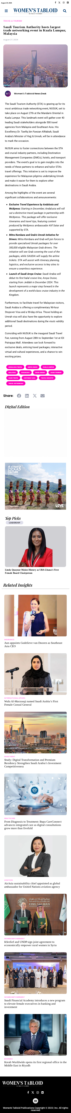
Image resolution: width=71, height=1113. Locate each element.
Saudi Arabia (40, 372)
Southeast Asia (29, 378)
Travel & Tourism (12, 20)
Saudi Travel (13, 378)
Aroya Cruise (32, 367)
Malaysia (12, 372)
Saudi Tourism (56, 372)
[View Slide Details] (35, 486)
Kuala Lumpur (48, 367)
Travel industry (47, 378)
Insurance (9, 639)
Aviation (8, 880)
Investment (9, 756)
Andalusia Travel (15, 367)
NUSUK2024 (25, 372)
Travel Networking (15, 383)
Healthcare (9, 818)
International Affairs (14, 698)
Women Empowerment (14, 938)
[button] (19, 396)
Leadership (14, 522)
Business (8, 1059)
